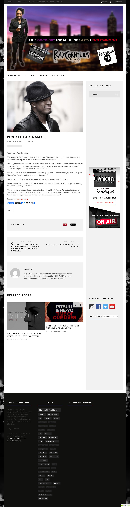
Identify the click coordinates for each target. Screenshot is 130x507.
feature (51, 429)
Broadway (42, 422)
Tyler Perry (51, 487)
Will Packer (43, 498)
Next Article (68, 242)
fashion (41, 429)
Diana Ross (43, 426)
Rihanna (41, 475)
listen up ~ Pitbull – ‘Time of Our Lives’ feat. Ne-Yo (62, 327)
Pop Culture (58, 76)
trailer (56, 483)
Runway (50, 475)
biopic (56, 418)
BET (40, 418)
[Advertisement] (104, 132)
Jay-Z (40, 441)
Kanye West (43, 445)
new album (42, 452)
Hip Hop (47, 433)
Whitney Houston (45, 494)
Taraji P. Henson (44, 483)
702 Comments (17, 145)
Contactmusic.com (20, 199)
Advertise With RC (40, 2)
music (53, 449)
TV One (41, 487)
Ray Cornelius (24, 2)
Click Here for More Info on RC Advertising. (16, 439)
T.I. (47, 479)
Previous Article (24, 242)
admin (10, 141)
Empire (52, 426)
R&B (53, 468)
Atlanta (42, 414)
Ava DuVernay (53, 414)
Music (32, 76)
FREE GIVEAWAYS (56, 2)
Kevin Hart (54, 445)
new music (53, 452)
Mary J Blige (43, 449)
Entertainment (17, 76)
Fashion (43, 76)
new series (42, 456)
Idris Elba (42, 437)
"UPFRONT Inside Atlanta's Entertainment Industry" (48, 410)
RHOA (54, 471)
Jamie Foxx (53, 437)
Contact (12, 2)
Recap (9, 145)
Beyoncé (47, 418)
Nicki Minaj (43, 460)
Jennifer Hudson (52, 441)
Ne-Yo (10, 210)
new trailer (54, 456)
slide (40, 479)
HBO (40, 433)
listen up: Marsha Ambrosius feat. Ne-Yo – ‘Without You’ (24, 335)
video (48, 491)
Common (52, 422)
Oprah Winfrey (44, 464)
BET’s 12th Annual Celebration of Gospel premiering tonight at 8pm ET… (25, 248)
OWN (54, 464)
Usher (41, 491)
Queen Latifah (44, 468)
